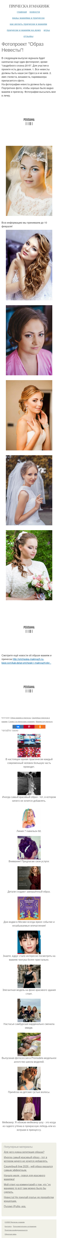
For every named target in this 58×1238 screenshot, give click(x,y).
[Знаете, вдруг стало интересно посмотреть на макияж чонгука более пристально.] (29, 952)
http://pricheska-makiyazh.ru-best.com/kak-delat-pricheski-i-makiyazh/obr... (26, 661)
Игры (47, 30)
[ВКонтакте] (18, 727)
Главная (22, 12)
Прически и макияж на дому (24, 30)
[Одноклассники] (39, 727)
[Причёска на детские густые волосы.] (29, 1088)
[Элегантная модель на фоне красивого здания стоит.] (29, 986)
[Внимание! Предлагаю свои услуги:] (29, 857)
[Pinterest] (29, 727)
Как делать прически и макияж (28, 24)
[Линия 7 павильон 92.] (29, 827)
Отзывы (28, 36)
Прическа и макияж (29, 6)
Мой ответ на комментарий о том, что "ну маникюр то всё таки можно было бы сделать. (27, 1188)
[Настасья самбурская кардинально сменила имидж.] (29, 1020)
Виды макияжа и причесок (28, 18)
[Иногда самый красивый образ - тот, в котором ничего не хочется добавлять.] (29, 793)
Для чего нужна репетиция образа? (24, 1152)
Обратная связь (10, 1234)
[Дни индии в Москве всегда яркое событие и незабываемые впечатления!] (29, 918)
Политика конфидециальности (16, 1230)
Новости (35, 12)
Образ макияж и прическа (20, 717)
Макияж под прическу (44, 721)
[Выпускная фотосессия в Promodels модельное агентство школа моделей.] (29, 1054)
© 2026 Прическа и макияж (15, 1222)
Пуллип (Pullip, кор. (15, 1206)
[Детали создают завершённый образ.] (29, 888)
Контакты (8, 1226)
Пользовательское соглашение (24, 1226)
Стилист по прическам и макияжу (21, 721)
